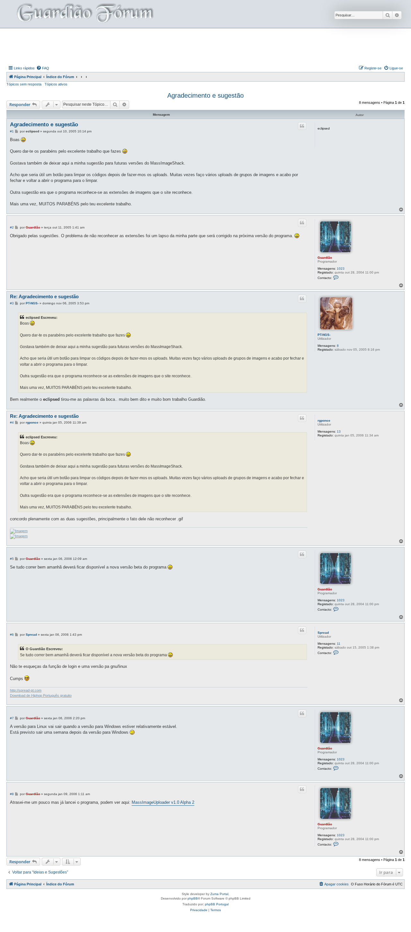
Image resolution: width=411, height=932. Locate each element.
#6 (12, 634)
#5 (12, 558)
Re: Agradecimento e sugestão (44, 296)
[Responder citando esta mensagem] (302, 126)
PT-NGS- (324, 334)
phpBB (193, 898)
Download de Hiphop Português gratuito (41, 695)
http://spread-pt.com (25, 690)
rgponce (324, 420)
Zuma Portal (219, 894)
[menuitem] (42, 68)
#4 (12, 422)
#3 (12, 303)
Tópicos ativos (56, 84)
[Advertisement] (205, 45)
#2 (12, 227)
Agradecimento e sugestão (205, 95)
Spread (323, 632)
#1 (12, 131)
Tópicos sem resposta (23, 84)
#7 (12, 718)
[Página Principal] (84, 14)
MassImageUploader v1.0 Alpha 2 (163, 802)
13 (339, 431)
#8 (12, 794)
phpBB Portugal (217, 904)
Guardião (325, 257)
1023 (341, 268)
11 (338, 643)
